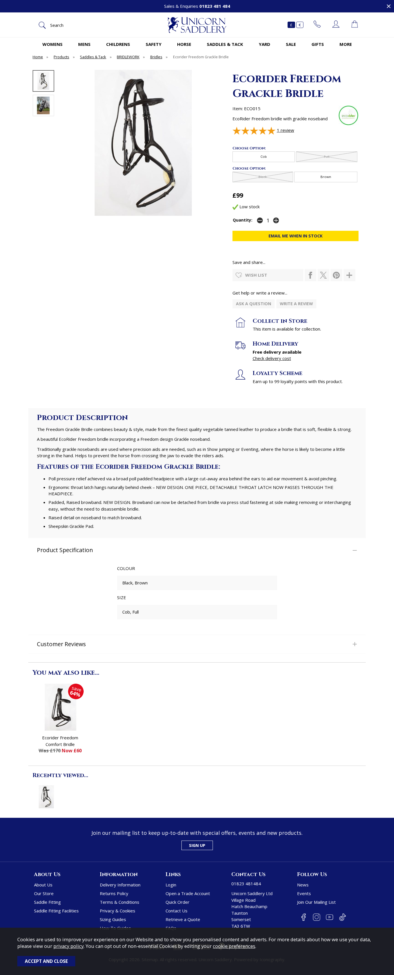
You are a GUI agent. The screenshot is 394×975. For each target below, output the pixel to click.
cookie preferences (234, 946)
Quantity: (242, 220)
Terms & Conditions (119, 902)
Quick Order (178, 902)
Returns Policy (114, 893)
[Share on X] (323, 275)
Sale (291, 44)
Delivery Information (120, 885)
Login (171, 885)
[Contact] (317, 24)
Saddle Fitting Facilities (56, 911)
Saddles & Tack (225, 44)
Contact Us (176, 911)
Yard (264, 44)
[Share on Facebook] (310, 275)
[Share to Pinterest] (336, 275)
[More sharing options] (349, 275)
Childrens (118, 44)
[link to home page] (197, 25)
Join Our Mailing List (316, 902)
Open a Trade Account (188, 893)
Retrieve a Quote (183, 919)
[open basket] (354, 24)
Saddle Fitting (47, 902)
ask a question (253, 303)
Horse (184, 44)
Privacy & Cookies (117, 911)
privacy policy (68, 946)
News (303, 885)
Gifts (318, 44)
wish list (256, 275)
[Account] (336, 24)
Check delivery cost (272, 358)
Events (304, 893)
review (285, 130)
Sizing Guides (113, 919)
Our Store (44, 893)
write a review (296, 303)
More (345, 44)
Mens (84, 44)
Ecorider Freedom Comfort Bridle (60, 741)
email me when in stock (295, 236)
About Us (43, 885)
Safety (154, 44)
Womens (52, 44)
